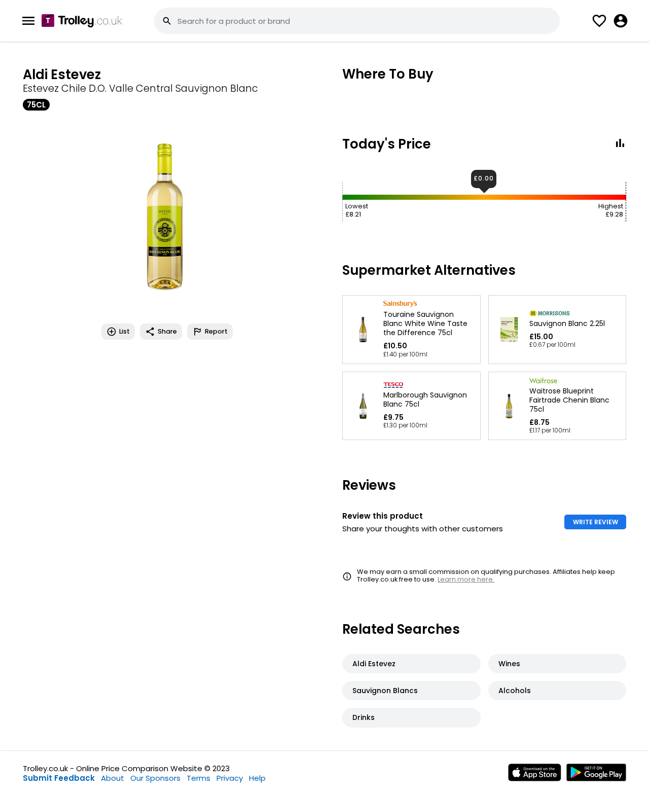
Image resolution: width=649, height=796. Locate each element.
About (112, 778)
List (124, 331)
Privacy (230, 778)
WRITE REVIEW (595, 522)
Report (216, 331)
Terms (198, 778)
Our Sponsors (155, 778)
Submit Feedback (59, 778)
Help (257, 778)
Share (167, 331)
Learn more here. (466, 579)
